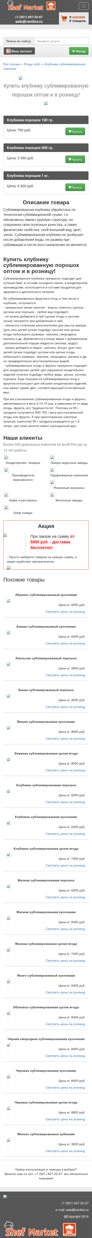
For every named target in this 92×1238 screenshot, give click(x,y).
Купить (76, 131)
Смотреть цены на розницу (65, 611)
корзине (78, 16)
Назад (80, 51)
